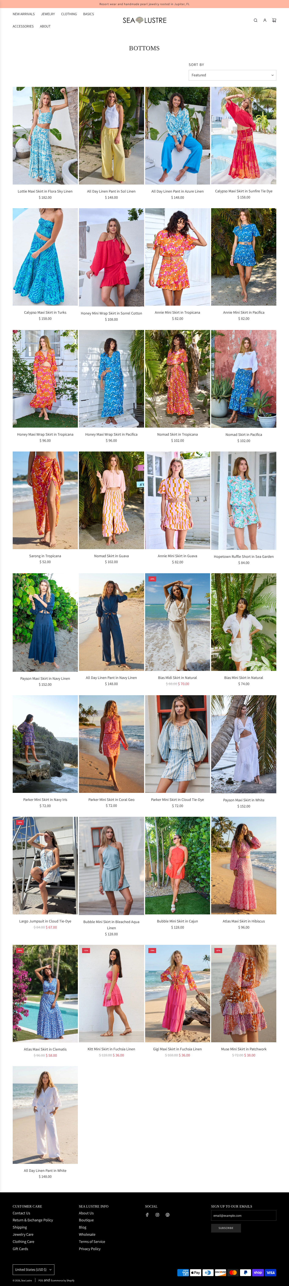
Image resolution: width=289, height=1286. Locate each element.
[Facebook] (147, 1214)
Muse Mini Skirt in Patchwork (244, 1049)
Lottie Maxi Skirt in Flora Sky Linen (45, 191)
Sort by (196, 65)
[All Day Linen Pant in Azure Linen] (177, 136)
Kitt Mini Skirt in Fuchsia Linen (111, 1049)
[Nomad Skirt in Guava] (111, 500)
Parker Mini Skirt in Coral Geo (111, 799)
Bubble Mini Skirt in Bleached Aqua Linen (111, 924)
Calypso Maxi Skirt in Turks (45, 312)
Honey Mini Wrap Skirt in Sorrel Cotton (111, 313)
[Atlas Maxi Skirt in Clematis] (45, 994)
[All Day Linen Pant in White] (45, 1115)
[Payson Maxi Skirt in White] (243, 744)
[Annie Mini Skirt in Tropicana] (177, 257)
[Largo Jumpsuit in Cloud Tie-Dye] (45, 865)
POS (41, 1280)
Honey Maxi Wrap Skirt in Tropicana (45, 434)
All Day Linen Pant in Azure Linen (177, 191)
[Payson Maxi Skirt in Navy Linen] (45, 622)
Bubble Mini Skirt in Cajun (177, 921)
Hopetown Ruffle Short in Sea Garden (244, 556)
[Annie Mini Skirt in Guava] (177, 500)
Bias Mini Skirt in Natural (243, 677)
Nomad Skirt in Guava (111, 555)
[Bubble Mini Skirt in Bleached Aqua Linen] (111, 866)
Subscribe (226, 1228)
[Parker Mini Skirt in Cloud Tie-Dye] (177, 744)
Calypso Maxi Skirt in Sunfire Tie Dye (243, 191)
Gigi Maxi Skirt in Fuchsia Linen (177, 1049)
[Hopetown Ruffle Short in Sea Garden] (243, 500)
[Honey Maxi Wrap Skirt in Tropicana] (45, 379)
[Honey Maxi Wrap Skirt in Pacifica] (111, 379)
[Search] (255, 20)
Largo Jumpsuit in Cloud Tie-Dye (45, 921)
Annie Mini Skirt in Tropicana (177, 312)
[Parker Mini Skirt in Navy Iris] (45, 744)
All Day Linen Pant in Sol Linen (111, 191)
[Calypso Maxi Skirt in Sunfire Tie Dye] (243, 136)
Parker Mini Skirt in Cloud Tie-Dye (177, 799)
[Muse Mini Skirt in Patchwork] (243, 993)
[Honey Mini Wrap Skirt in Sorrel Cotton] (111, 257)
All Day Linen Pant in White (45, 1170)
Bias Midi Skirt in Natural (177, 677)
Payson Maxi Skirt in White (243, 800)
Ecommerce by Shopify (62, 1280)
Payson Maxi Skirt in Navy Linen (45, 678)
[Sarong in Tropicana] (45, 500)
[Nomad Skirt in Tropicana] (177, 379)
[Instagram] (157, 1214)
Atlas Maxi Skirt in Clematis (45, 1049)
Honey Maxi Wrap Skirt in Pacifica (111, 434)
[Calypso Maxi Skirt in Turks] (45, 257)
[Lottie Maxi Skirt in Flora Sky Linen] (45, 136)
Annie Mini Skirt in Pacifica (243, 312)
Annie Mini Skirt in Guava (177, 555)
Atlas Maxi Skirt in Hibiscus (244, 921)
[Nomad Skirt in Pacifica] (243, 379)
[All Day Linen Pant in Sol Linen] (111, 136)
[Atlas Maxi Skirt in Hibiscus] (243, 865)
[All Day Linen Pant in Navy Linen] (111, 622)
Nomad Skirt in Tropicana (177, 434)
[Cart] (274, 20)
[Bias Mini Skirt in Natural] (243, 622)
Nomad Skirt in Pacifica (244, 434)
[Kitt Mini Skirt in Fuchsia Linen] (111, 993)
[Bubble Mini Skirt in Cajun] (177, 865)
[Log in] (265, 20)
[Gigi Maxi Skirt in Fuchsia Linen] (177, 993)
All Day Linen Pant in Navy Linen (111, 677)
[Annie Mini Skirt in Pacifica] (243, 257)
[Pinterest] (167, 1214)
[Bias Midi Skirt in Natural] (177, 622)
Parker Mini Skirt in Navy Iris (45, 799)
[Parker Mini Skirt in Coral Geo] (111, 744)
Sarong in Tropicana (45, 555)
